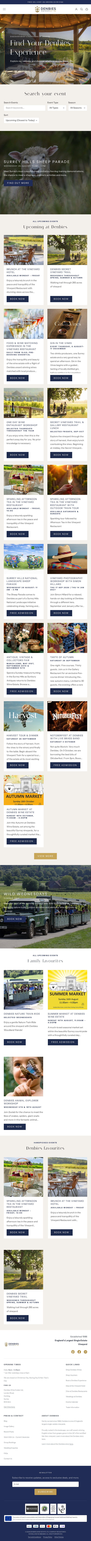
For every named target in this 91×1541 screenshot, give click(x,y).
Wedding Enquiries (11, 1448)
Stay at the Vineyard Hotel (75, 1386)
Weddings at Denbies (74, 1397)
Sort (6, 115)
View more (45, 856)
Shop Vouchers (71, 1375)
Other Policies (59, 1537)
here (71, 1444)
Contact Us (8, 1459)
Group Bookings (10, 1442)
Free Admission (21, 613)
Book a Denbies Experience (76, 1380)
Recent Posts (9, 1432)
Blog (5, 1421)
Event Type (52, 102)
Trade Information (72, 1407)
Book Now (61, 455)
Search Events (11, 102)
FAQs (6, 1453)
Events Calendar (72, 1402)
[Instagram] (85, 1352)
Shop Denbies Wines (74, 1370)
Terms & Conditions (34, 1537)
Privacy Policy (47, 1537)
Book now (17, 299)
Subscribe (45, 1491)
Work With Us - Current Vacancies (16, 1437)
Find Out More (18, 183)
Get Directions (9, 1407)
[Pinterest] (73, 1352)
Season (72, 102)
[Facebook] (79, 1352)
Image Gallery (9, 1426)
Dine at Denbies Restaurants (76, 1391)
